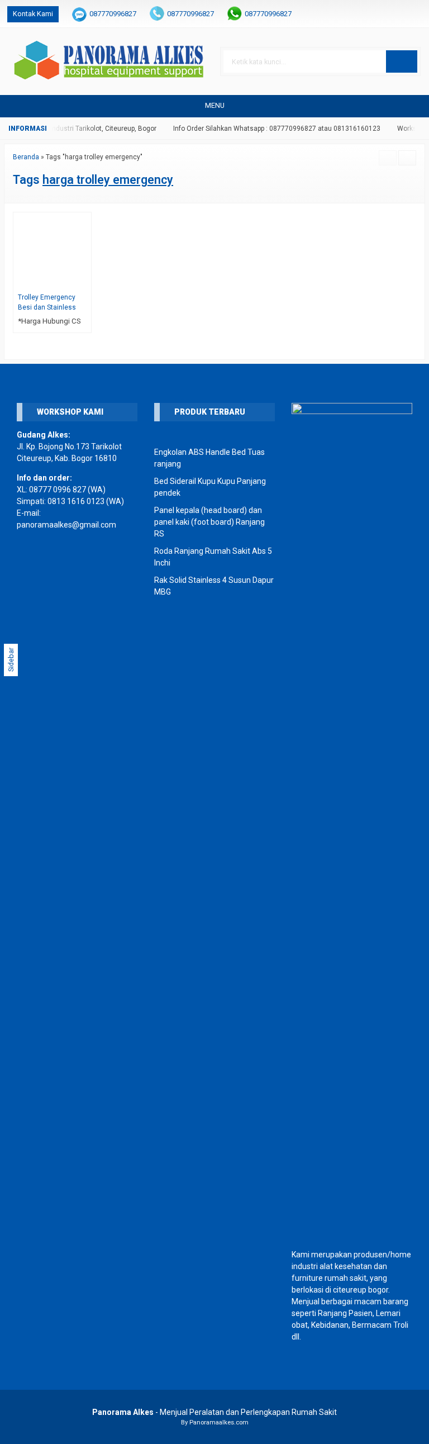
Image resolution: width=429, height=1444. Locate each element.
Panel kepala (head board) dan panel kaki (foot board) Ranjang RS (209, 522)
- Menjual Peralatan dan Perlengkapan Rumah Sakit (214, 1412)
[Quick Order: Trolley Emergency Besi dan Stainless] (84, 281)
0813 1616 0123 (75, 501)
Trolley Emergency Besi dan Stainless (47, 302)
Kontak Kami (33, 14)
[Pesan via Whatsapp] (379, 14)
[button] (401, 61)
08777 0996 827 (57, 489)
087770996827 (112, 14)
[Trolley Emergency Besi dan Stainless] (52, 250)
